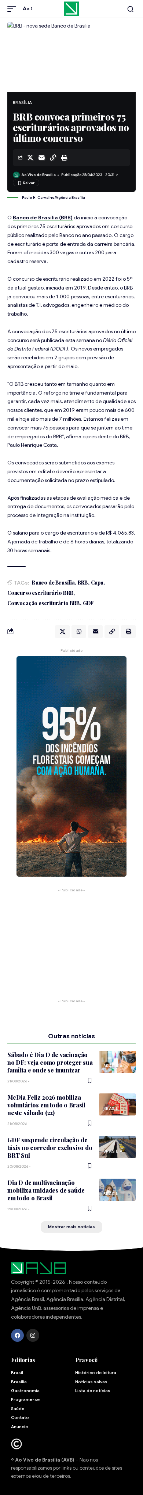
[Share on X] (30, 157)
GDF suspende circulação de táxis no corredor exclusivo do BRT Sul (49, 1148)
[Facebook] (17, 1335)
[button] (13, 8)
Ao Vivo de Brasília (39, 174)
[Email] (41, 157)
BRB (83, 582)
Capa (97, 582)
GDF (88, 603)
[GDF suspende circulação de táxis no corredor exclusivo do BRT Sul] (117, 1147)
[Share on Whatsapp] (79, 631)
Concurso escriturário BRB (40, 592)
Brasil (110, 1108)
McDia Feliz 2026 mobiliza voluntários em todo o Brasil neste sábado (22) (46, 1105)
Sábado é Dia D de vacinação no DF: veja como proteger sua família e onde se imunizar (50, 1062)
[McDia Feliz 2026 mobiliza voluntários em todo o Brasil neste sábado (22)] (117, 1104)
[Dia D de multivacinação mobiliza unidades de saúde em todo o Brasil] (117, 1190)
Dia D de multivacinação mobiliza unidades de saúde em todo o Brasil (45, 1190)
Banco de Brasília (53, 582)
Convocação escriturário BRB (43, 603)
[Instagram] (32, 1335)
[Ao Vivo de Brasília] (71, 8)
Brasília (22, 102)
